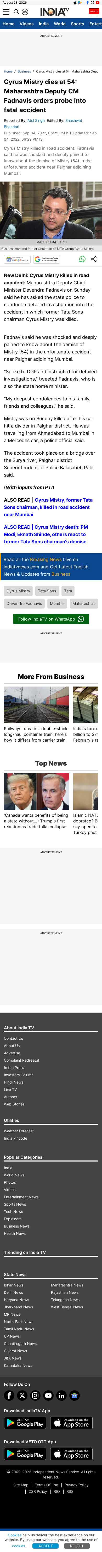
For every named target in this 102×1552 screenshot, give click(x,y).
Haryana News (16, 1299)
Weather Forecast (19, 1131)
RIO (57, 1491)
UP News (12, 1336)
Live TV (10, 1089)
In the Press (14, 1067)
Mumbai (57, 603)
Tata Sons (47, 590)
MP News (12, 1314)
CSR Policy (38, 1491)
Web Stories (14, 1104)
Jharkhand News (18, 1307)
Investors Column (18, 1075)
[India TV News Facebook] (87, 2)
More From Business (51, 677)
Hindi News (13, 1082)
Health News (15, 1233)
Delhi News (13, 1292)
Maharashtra (83, 603)
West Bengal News (67, 1307)
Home (8, 23)
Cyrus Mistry (18, 590)
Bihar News (13, 1285)
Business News (17, 1226)
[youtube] (48, 1395)
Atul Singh (36, 120)
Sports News (15, 1204)
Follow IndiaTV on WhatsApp (46, 619)
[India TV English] (54, 12)
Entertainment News (21, 1197)
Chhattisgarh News (20, 1343)
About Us (12, 1045)
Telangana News (65, 1299)
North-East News (18, 1321)
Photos (10, 1182)
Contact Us (13, 1038)
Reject (77, 1546)
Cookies (14, 1535)
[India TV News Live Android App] (25, 1423)
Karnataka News (18, 1365)
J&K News (12, 1358)
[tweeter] (22, 1395)
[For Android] (25, 1454)
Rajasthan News (64, 1292)
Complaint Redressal (21, 1060)
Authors (10, 1096)
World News (14, 1175)
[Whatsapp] (82, 259)
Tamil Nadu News (19, 1329)
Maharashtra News (67, 1285)
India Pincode (15, 1138)
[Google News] (17, 259)
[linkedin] (61, 1395)
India (44, 23)
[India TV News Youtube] (97, 2)
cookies (18, 1546)
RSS (69, 1491)
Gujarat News (15, 1351)
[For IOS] (71, 1454)
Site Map (20, 1485)
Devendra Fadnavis (24, 603)
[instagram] (35, 1395)
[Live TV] (94, 11)
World (60, 23)
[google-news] (74, 1395)
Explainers (12, 1219)
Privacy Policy (77, 1485)
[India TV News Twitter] (92, 2)
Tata (68, 590)
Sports (77, 23)
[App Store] (71, 1423)
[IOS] (75, 2)
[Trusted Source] (46, 259)
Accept (45, 1546)
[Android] (80, 2)
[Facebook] (9, 1395)
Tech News (13, 1211)
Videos (27, 23)
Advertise (12, 1053)
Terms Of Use (46, 1485)
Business (24, 71)
